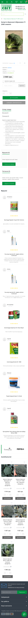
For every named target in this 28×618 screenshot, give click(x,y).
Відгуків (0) (5, 113)
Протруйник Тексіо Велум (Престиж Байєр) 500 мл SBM (14, 432)
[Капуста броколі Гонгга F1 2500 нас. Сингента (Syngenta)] (7, 511)
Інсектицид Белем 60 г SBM (14, 362)
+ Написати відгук (9, 164)
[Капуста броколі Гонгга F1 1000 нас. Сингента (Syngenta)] (20, 470)
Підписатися (22, 592)
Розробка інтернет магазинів (8, 610)
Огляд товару (6, 109)
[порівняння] (11, 465)
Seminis (10, 67)
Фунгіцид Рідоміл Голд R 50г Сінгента (14, 220)
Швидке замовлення (14, 102)
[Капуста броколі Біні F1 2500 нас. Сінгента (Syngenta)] (7, 550)
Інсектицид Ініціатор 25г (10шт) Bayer (14, 327)
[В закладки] (11, 462)
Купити (22, 85)
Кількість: (5, 91)
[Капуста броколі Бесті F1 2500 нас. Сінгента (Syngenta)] (20, 511)
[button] (11, 2)
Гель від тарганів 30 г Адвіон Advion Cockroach (14, 254)
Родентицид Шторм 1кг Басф (14, 396)
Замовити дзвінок (22, 9)
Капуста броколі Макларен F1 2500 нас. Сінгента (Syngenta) (7, 482)
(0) (14, 63)
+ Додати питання (9, 183)
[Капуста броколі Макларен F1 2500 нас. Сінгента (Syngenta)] (7, 470)
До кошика (14, 98)
